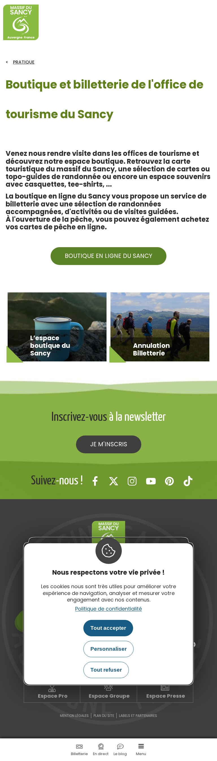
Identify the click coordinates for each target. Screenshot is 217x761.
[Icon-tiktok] (188, 481)
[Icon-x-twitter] (113, 481)
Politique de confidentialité (108, 608)
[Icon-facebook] (95, 481)
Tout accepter (108, 628)
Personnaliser (108, 649)
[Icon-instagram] (132, 481)
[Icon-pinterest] (169, 481)
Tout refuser (106, 670)
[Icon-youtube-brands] (151, 481)
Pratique (23, 62)
